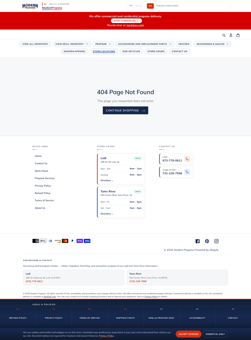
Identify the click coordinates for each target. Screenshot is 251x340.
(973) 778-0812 (34, 281)
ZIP (131, 5)
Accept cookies (188, 334)
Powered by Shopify (207, 249)
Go (150, 6)
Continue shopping (123, 110)
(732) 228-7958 (138, 281)
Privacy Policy (151, 296)
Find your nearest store (167, 5)
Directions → (107, 180)
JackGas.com (135, 25)
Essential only (215, 334)
